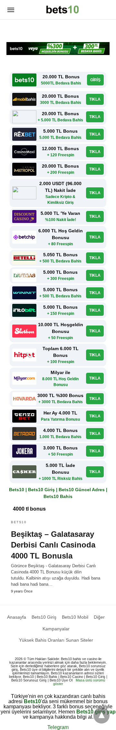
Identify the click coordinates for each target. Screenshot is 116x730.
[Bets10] (62, 9)
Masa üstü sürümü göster (79, 682)
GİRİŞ (95, 80)
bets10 (18, 522)
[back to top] (101, 715)
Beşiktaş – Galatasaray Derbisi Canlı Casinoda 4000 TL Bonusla (53, 545)
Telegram (58, 727)
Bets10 (32, 701)
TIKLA (95, 99)
